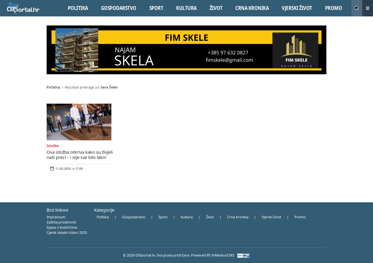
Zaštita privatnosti (61, 222)
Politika (103, 217)
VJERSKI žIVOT (297, 8)
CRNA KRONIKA (252, 8)
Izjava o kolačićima (62, 227)
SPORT (156, 8)
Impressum (56, 217)
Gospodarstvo (133, 217)
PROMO (333, 8)
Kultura (187, 217)
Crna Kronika (237, 217)
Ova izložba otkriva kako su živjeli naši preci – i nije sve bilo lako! (80, 154)
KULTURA (186, 8)
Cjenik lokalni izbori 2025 (67, 232)
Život (210, 217)
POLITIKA (78, 8)
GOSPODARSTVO (118, 8)
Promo (300, 217)
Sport (163, 217)
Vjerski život (271, 217)
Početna (53, 87)
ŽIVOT (216, 8)
